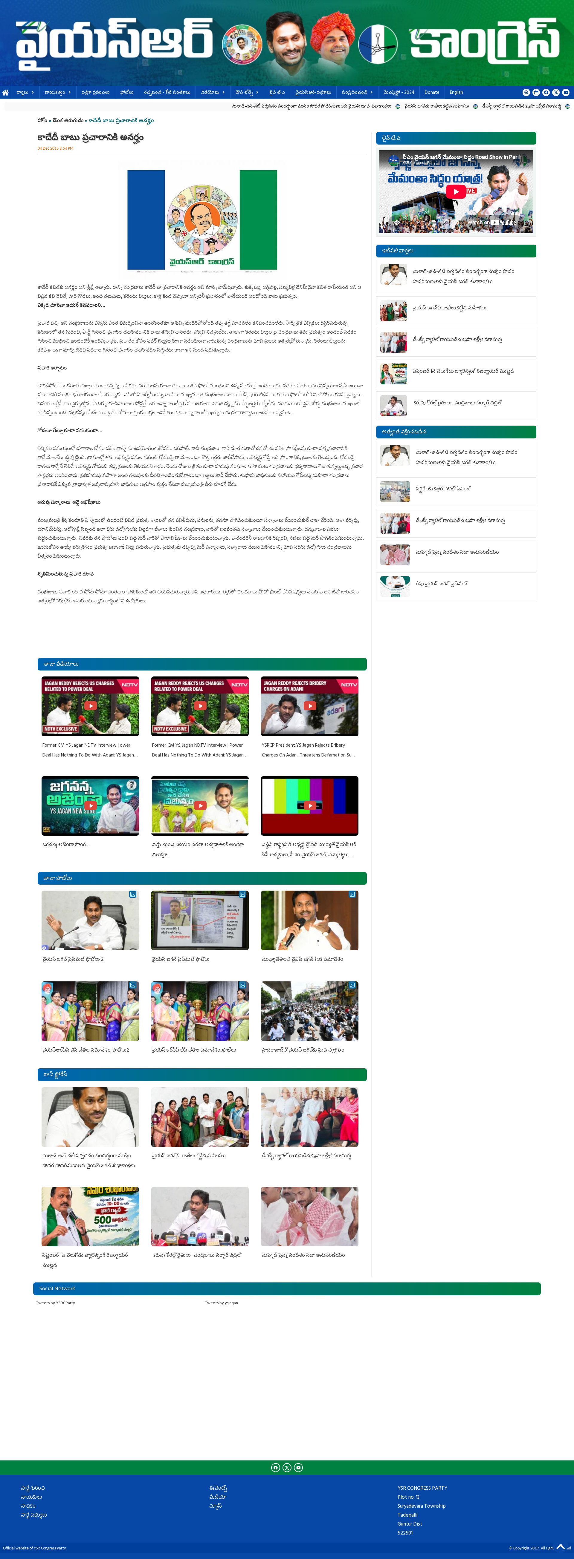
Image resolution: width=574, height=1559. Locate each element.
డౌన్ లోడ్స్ (244, 93)
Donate (432, 93)
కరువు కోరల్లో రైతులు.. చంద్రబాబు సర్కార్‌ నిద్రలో (196, 1255)
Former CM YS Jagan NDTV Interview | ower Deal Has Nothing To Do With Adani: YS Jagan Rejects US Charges (88, 755)
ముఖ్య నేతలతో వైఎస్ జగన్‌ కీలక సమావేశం (302, 959)
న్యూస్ (215, 1507)
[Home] (287, 43)
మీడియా (218, 1498)
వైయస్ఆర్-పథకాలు (313, 93)
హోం (43, 121)
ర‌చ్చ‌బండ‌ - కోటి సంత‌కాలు (167, 93)
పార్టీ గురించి (33, 1489)
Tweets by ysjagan (221, 1303)
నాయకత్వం (55, 93)
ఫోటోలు (127, 93)
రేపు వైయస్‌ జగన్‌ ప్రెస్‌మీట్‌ (441, 584)
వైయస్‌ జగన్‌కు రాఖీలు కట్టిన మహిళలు (340, 107)
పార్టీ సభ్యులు (34, 1515)
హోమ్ (5, 93)
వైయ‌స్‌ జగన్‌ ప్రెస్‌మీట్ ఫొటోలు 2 (73, 959)
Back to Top (560, 1545)
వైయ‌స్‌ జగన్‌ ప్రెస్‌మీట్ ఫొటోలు (181, 959)
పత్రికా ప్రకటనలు (96, 93)
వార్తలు (22, 93)
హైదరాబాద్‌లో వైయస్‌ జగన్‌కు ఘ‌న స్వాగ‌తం (303, 1050)
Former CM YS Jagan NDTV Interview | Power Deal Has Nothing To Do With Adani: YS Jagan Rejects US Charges (198, 755)
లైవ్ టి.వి (277, 93)
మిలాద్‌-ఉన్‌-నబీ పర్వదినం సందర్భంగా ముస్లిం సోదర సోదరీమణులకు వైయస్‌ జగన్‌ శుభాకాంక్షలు (214, 107)
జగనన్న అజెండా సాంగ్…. (66, 845)
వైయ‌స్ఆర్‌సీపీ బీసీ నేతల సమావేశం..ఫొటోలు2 (85, 1050)
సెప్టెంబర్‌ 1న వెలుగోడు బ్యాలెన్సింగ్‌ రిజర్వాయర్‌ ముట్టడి (522, 107)
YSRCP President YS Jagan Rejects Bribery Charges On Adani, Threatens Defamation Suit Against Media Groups (308, 755)
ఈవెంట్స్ (218, 1489)
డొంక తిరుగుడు (68, 121)
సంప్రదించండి (354, 93)
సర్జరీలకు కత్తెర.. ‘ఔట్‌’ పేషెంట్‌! (443, 489)
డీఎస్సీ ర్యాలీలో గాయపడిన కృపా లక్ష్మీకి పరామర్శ (425, 107)
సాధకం (28, 1507)
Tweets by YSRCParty (55, 1303)
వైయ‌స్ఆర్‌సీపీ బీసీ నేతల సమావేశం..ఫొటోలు (194, 1050)
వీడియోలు (210, 93)
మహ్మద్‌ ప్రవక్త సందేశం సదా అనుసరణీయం (303, 1255)
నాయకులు (31, 1498)
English (456, 93)
